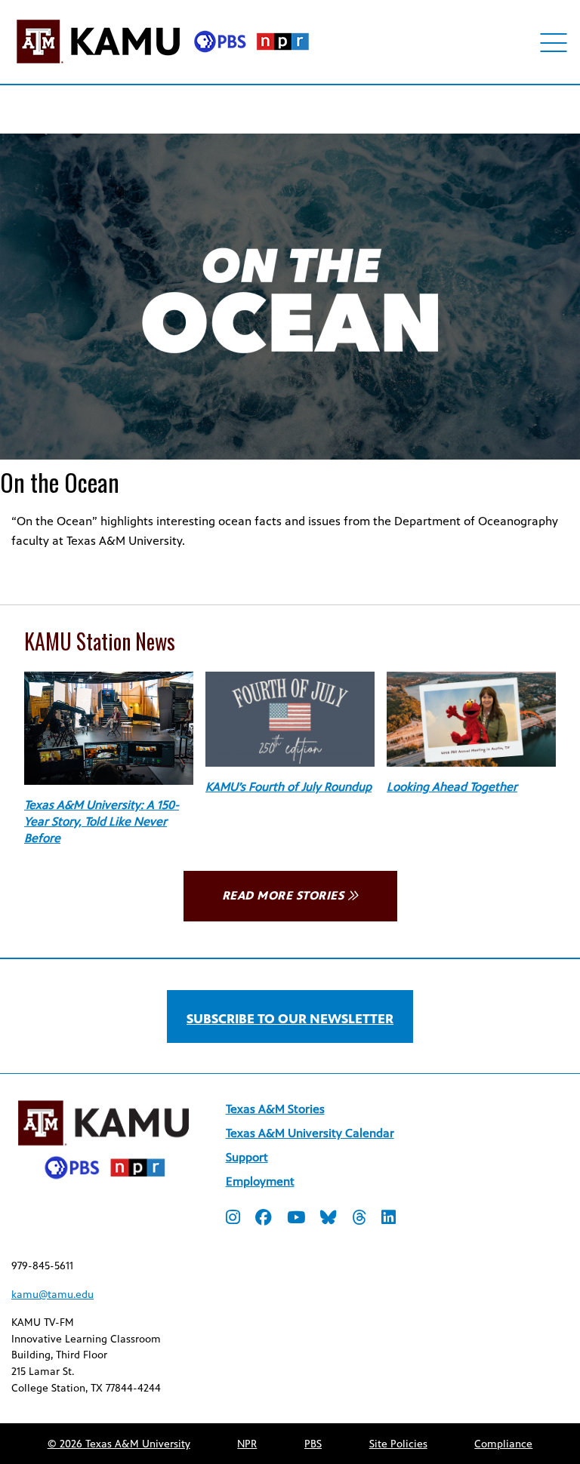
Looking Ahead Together (452, 787)
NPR (247, 1444)
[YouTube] (296, 1219)
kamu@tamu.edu (52, 1294)
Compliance (503, 1444)
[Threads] (359, 1219)
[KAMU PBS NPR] (162, 66)
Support (247, 1157)
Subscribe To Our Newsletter (290, 1018)
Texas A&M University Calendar (310, 1133)
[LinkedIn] (388, 1219)
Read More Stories (283, 895)
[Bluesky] (328, 1219)
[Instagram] (233, 1219)
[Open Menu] (554, 42)
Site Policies (398, 1444)
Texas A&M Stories (275, 1109)
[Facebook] (263, 1219)
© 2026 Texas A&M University (119, 1444)
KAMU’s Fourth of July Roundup (288, 787)
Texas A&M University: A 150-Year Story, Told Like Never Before (101, 821)
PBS (313, 1444)
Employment (260, 1181)
